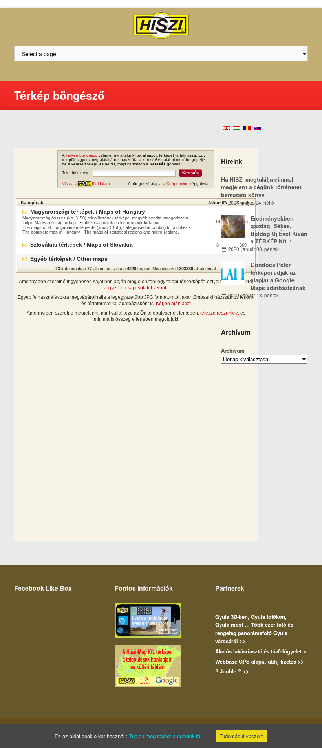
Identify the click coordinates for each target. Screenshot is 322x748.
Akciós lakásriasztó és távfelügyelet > (260, 651)
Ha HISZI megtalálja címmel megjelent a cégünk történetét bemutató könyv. (261, 187)
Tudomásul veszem (242, 736)
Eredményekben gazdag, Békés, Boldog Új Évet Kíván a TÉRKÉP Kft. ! (279, 229)
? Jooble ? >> (232, 671)
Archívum (233, 350)
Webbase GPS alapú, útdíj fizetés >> (259, 661)
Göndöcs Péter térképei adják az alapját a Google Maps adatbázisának (278, 276)
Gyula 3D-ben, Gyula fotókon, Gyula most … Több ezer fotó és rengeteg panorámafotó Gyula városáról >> (254, 629)
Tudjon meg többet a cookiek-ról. (166, 736)
